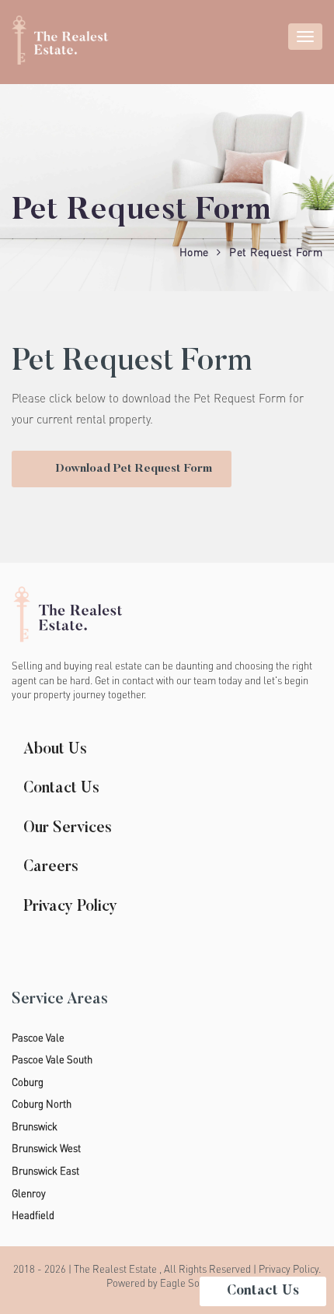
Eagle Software (194, 1283)
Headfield (33, 1215)
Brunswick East (45, 1171)
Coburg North (41, 1104)
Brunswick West (46, 1148)
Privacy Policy (70, 907)
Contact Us (61, 788)
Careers (50, 867)
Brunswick (34, 1126)
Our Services (67, 828)
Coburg (27, 1082)
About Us (55, 749)
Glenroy (29, 1193)
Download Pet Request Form (133, 469)
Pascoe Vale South (52, 1059)
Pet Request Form (275, 251)
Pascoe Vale (38, 1037)
